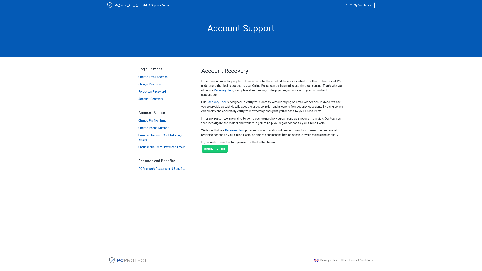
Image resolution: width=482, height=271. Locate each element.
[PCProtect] (128, 260)
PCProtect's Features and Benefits (161, 169)
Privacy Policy (328, 260)
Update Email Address (153, 77)
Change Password (150, 84)
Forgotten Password (152, 91)
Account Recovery (150, 99)
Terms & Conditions (361, 260)
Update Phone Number (153, 128)
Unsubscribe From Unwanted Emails (161, 147)
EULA (343, 260)
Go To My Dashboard (359, 5)
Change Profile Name (152, 120)
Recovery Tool (223, 90)
